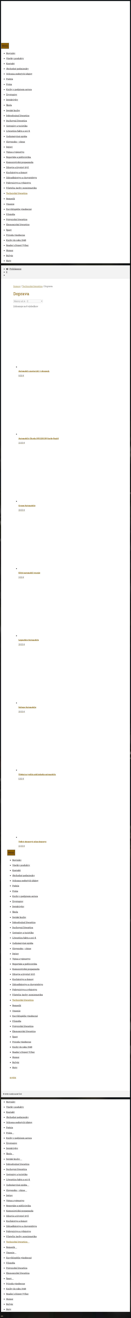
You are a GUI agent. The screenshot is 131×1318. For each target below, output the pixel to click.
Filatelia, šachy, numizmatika (21, 188)
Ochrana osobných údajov (19, 73)
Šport (9, 230)
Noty (8, 260)
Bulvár (9, 255)
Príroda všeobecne (15, 235)
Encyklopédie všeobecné (19, 209)
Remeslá (10, 198)
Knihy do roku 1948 (16, 240)
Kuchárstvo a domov (16, 172)
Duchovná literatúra (16, 120)
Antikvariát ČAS (25, 21)
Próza (9, 84)
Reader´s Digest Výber (17, 245)
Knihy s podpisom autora (19, 89)
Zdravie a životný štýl (17, 167)
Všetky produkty (15, 58)
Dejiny (9, 146)
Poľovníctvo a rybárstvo (18, 182)
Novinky (10, 53)
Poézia (9, 79)
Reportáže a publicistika (18, 157)
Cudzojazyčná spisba (16, 136)
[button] (13, 1132)
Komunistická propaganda (19, 162)
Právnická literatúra (16, 219)
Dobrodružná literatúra (17, 115)
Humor (9, 250)
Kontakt (10, 63)
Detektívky (12, 99)
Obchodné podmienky (17, 68)
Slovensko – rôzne (15, 141)
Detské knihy (13, 110)
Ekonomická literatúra (17, 224)
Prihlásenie (15, 269)
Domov (16, 286)
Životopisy (11, 94)
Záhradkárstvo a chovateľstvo (21, 177)
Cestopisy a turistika (16, 125)
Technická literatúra (16, 193)
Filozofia (10, 214)
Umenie (10, 204)
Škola (9, 105)
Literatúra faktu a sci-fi (18, 131)
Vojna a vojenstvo (15, 152)
